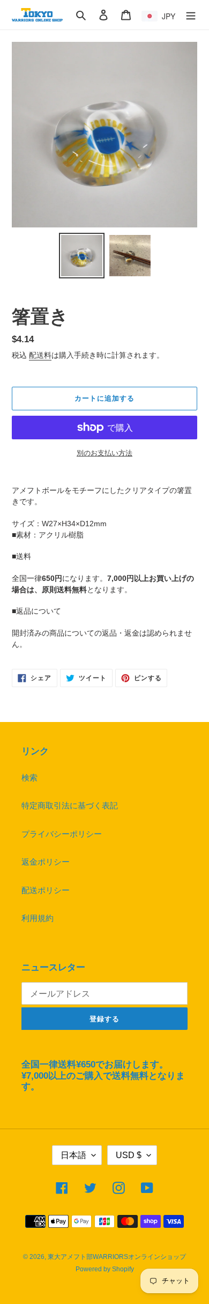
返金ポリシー (45, 861)
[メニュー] (191, 14)
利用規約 (37, 918)
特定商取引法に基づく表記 (69, 805)
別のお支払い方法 (104, 453)
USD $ (128, 1155)
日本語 (73, 1155)
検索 (29, 777)
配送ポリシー (45, 890)
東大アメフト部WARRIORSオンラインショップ (117, 1257)
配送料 (40, 355)
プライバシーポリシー (61, 833)
